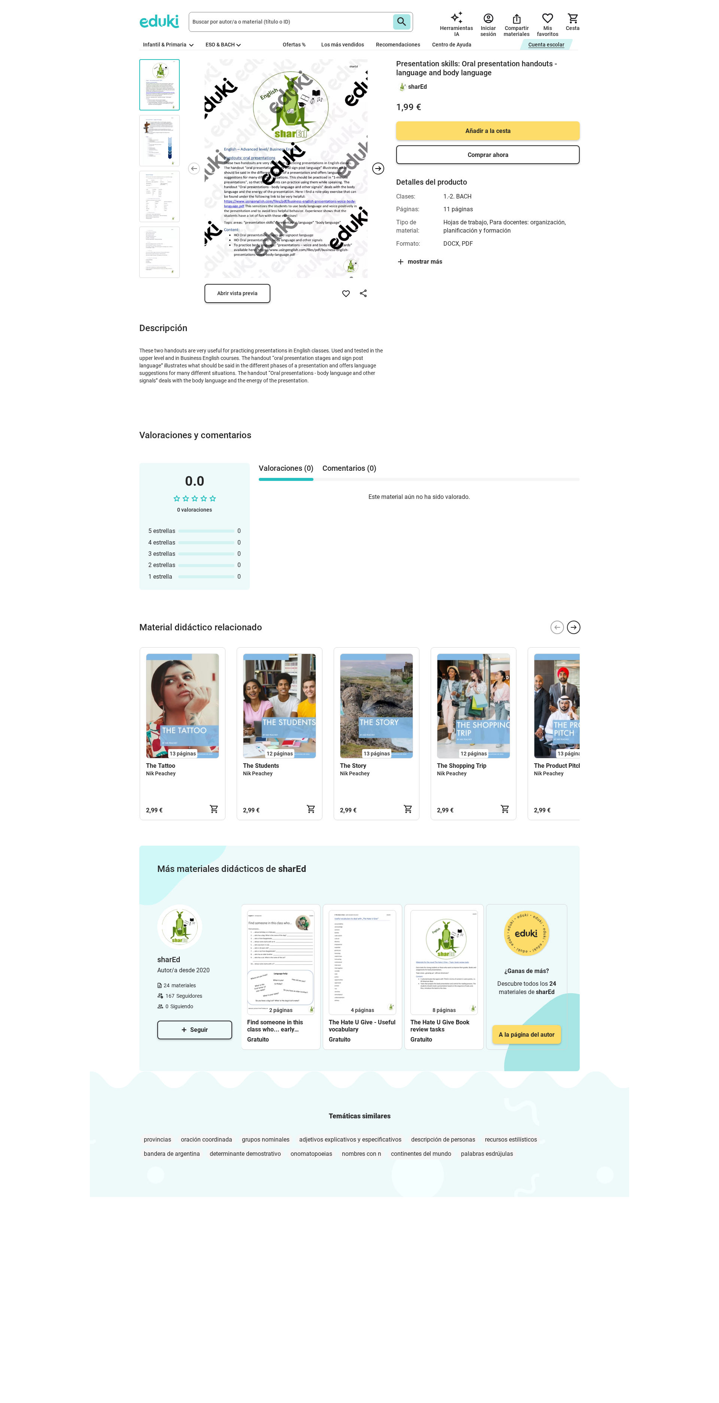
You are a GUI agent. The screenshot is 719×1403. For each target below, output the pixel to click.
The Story (353, 765)
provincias (157, 1139)
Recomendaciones (398, 45)
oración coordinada (206, 1139)
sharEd (417, 86)
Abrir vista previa (237, 293)
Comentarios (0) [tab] (349, 468)
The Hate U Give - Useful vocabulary (362, 1026)
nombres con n (361, 1153)
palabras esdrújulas (487, 1153)
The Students (261, 765)
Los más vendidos (342, 45)
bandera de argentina (172, 1153)
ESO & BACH (220, 45)
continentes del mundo (421, 1153)
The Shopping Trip (461, 765)
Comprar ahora (488, 154)
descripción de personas (443, 1139)
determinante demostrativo (245, 1153)
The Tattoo (160, 765)
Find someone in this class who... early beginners (275, 1026)
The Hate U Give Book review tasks (440, 1026)
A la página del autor (527, 1034)
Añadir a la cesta (488, 130)
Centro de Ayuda (451, 45)
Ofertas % (294, 45)
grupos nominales (265, 1139)
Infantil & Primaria (165, 45)
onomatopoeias (311, 1153)
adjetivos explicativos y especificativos (350, 1139)
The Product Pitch (558, 765)
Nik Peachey (161, 773)
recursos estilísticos (511, 1139)
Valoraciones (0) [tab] (286, 468)
